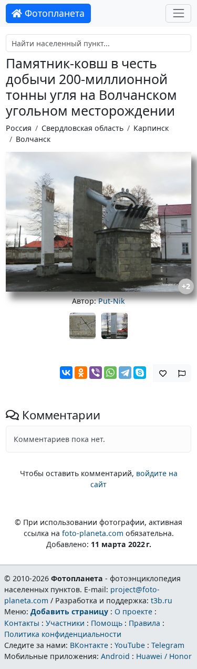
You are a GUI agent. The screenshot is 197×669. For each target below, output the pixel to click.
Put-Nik (111, 301)
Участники (65, 623)
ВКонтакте (89, 645)
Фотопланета (53, 13)
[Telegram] (125, 372)
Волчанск (33, 139)
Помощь (106, 623)
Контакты (21, 623)
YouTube (130, 645)
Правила (144, 623)
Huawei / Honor (164, 656)
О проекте (133, 611)
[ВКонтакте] (66, 372)
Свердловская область (82, 128)
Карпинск (151, 128)
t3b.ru (161, 600)
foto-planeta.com (92, 533)
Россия (19, 128)
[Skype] (139, 372)
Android (115, 656)
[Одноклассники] (81, 372)
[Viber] (95, 372)
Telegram (167, 645)
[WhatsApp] (110, 372)
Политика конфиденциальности (62, 634)
